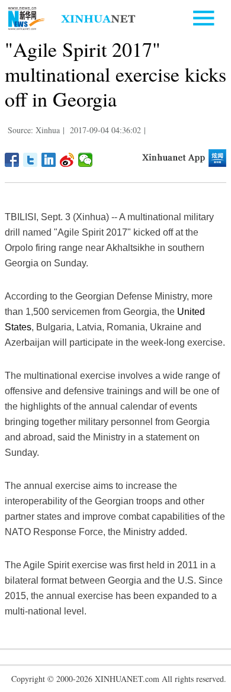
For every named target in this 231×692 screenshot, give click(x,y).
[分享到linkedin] (48, 160)
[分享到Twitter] (30, 160)
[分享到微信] (85, 160)
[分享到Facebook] (12, 160)
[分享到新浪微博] (67, 160)
